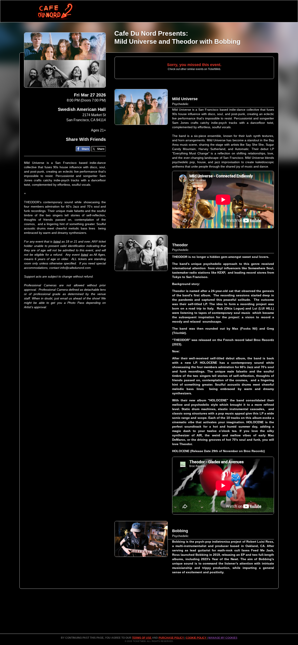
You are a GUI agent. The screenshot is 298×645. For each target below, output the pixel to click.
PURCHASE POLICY (172, 637)
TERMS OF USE (142, 637)
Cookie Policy (196, 637)
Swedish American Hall (82, 109)
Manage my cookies (222, 637)
